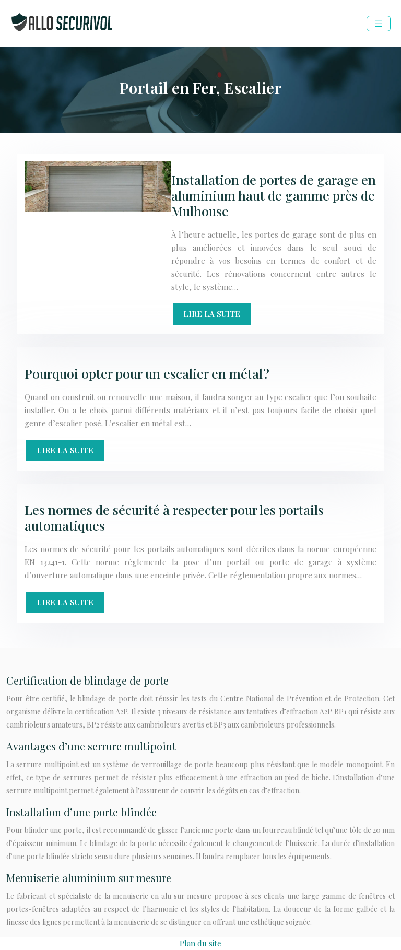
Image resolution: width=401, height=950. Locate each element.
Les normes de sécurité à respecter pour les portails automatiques (174, 517)
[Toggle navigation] (379, 24)
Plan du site (200, 943)
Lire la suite (211, 314)
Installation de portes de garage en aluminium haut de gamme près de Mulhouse (273, 195)
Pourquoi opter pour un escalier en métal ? (147, 373)
